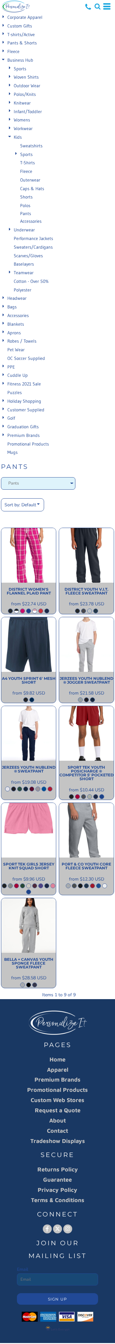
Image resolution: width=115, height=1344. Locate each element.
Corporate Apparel (24, 17)
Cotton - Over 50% (31, 281)
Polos (25, 205)
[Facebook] (47, 1228)
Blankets (15, 324)
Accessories (31, 221)
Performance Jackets (33, 238)
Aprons (14, 333)
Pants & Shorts (22, 43)
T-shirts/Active (21, 34)
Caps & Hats (32, 188)
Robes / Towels (21, 341)
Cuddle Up (17, 375)
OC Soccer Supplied (26, 358)
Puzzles (14, 392)
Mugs (12, 452)
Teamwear (24, 273)
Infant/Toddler (28, 111)
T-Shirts (27, 163)
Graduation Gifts (23, 427)
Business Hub (20, 60)
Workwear (23, 128)
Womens (22, 120)
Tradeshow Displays (57, 1141)
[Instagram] (67, 1228)
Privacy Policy (57, 1189)
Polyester (22, 290)
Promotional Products (28, 444)
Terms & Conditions (57, 1200)
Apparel (57, 1069)
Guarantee (57, 1179)
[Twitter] (57, 1228)
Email (22, 1269)
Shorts (26, 197)
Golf (11, 418)
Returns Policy (57, 1169)
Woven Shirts (26, 77)
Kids (18, 137)
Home (57, 1059)
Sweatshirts (31, 146)
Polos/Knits (25, 94)
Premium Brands (23, 435)
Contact (57, 1130)
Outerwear (30, 180)
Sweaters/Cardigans (33, 247)
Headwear (17, 298)
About (57, 1120)
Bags (12, 307)
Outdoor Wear (27, 86)
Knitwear (22, 103)
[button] (97, 6)
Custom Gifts (19, 26)
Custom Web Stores (57, 1100)
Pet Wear (16, 350)
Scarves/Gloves (28, 256)
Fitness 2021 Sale (24, 384)
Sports (20, 69)
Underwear (24, 230)
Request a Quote (57, 1110)
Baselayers (24, 264)
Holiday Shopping (24, 401)
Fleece (13, 51)
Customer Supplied (25, 410)
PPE (11, 367)
